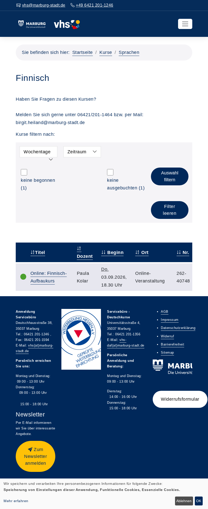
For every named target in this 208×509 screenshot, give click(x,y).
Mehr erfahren (16, 501)
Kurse (105, 52)
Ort (144, 252)
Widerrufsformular (180, 399)
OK (198, 501)
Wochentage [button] (37, 151)
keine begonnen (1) (38, 184)
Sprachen (129, 52)
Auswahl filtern (169, 176)
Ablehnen (184, 501)
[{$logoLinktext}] (49, 23)
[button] (35, 456)
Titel (40, 252)
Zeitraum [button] (76, 151)
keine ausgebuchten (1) (126, 184)
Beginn (115, 252)
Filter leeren (169, 210)
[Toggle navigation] (185, 24)
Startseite (82, 52)
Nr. (185, 252)
